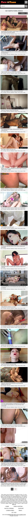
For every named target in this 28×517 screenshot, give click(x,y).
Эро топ (14, 504)
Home (7, 506)
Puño (24, 34)
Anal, (2, 34)
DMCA (20, 510)
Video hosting (18, 506)
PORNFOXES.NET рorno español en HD (16, 514)
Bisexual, (8, 34)
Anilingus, (5, 34)
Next (15, 489)
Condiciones (10, 510)
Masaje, (16, 34)
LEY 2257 (14, 512)
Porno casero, (20, 34)
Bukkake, (12, 34)
